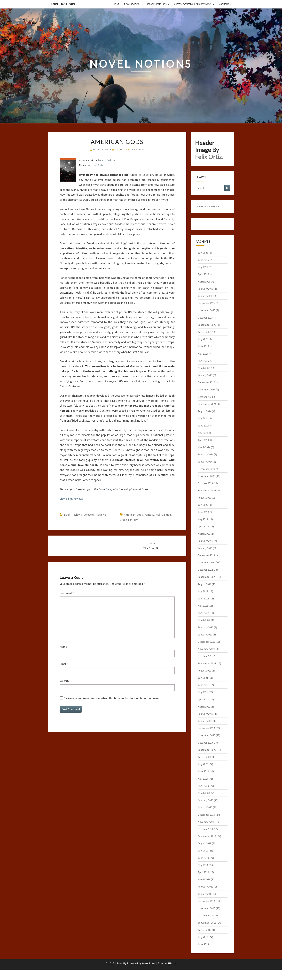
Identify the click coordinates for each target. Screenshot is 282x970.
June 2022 (203, 598)
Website (65, 681)
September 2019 (207, 836)
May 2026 (203, 267)
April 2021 (203, 699)
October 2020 (205, 742)
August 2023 (204, 497)
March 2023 (204, 533)
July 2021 (203, 677)
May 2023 (203, 519)
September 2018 (207, 922)
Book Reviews (131, 4)
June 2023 (203, 512)
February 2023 (205, 540)
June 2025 (203, 346)
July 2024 (203, 418)
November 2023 (206, 476)
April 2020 (203, 785)
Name (64, 647)
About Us (224, 4)
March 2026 (204, 281)
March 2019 (204, 879)
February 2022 (205, 627)
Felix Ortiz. (209, 156)
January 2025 (205, 375)
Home (116, 4)
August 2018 (204, 930)
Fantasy (149, 514)
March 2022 (204, 620)
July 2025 (203, 339)
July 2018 (203, 937)
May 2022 (203, 605)
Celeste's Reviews (95, 514)
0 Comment (137, 149)
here (108, 489)
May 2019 (203, 865)
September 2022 (207, 576)
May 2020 (203, 778)
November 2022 (206, 562)
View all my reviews (71, 498)
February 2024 (205, 454)
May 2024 (203, 432)
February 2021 (205, 713)
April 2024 (203, 440)
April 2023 (203, 526)
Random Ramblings (157, 4)
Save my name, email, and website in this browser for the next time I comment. (112, 698)
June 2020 (203, 771)
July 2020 (203, 764)
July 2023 (203, 504)
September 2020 (207, 749)
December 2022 (206, 555)
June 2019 (203, 857)
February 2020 (205, 800)
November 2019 (206, 821)
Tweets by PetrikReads (208, 206)
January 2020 (205, 807)
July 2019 (203, 850)
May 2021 (203, 692)
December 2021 (206, 641)
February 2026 (205, 288)
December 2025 (206, 303)
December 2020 (206, 728)
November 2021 (206, 648)
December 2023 (206, 468)
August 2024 (204, 411)
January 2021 (205, 721)
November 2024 (206, 389)
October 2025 (205, 317)
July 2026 (203, 252)
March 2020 (204, 793)
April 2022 (203, 612)
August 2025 (204, 332)
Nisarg (172, 963)
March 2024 (204, 447)
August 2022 (204, 584)
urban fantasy (129, 520)
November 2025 (206, 310)
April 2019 (203, 872)
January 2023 (205, 548)
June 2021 (203, 684)
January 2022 (205, 634)
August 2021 (204, 670)
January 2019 (205, 893)
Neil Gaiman (109, 160)
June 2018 (203, 944)
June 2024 (203, 425)
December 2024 (206, 382)
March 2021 (204, 706)
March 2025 (204, 368)
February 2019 (205, 886)
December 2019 (206, 814)
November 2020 (206, 735)
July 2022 (203, 591)
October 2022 (205, 569)
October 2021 (205, 656)
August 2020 (204, 757)
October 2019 (205, 829)
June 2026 (203, 259)
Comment (67, 593)
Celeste (120, 149)
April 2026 (203, 274)
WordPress (149, 963)
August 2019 (204, 843)
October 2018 (205, 915)
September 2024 (207, 404)
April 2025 (203, 360)
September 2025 (207, 324)
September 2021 (207, 663)
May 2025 (203, 353)
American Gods (133, 514)
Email (64, 664)
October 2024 (205, 396)
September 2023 (207, 490)
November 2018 (206, 908)
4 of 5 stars (99, 165)
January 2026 (205, 296)
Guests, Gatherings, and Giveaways (193, 4)
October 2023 (205, 483)
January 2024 (205, 461)
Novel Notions (62, 4)
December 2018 (206, 901)
